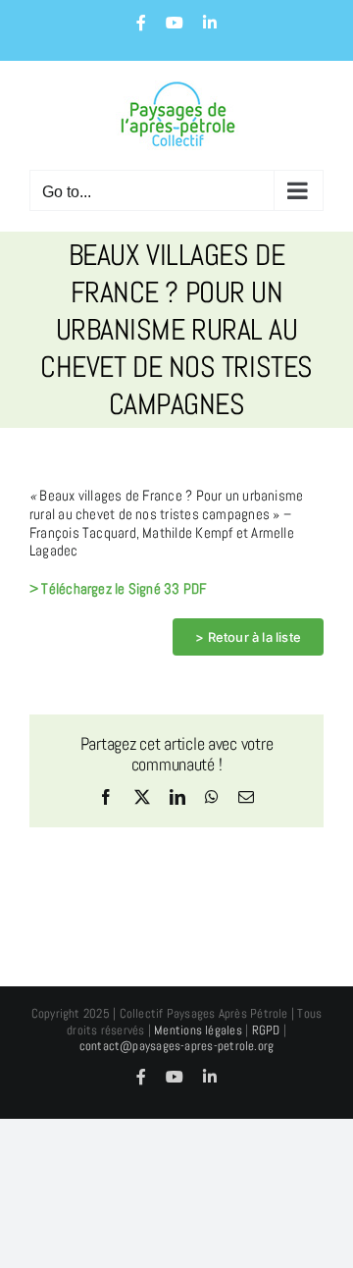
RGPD (266, 1030)
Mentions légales (198, 1030)
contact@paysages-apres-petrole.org (177, 1045)
